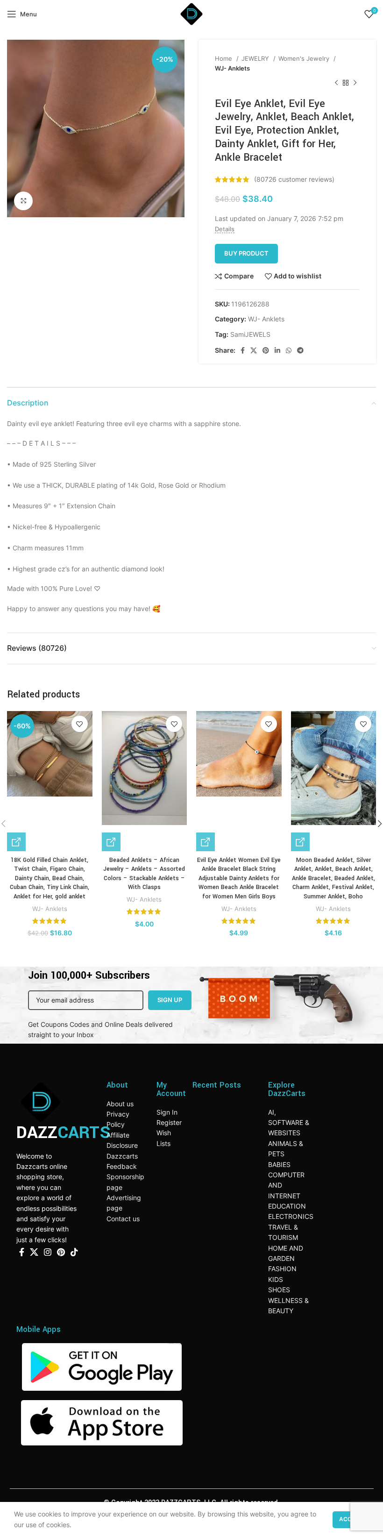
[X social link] (254, 350)
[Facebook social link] (243, 350)
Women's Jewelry (304, 58)
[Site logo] (191, 13)
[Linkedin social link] (277, 350)
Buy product (246, 253)
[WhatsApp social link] (288, 350)
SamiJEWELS (250, 334)
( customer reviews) (294, 179)
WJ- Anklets (232, 68)
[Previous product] (336, 83)
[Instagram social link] (47, 1252)
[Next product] (355, 83)
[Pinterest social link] (266, 350)
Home (224, 58)
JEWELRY (256, 58)
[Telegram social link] (300, 350)
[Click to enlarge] (23, 201)
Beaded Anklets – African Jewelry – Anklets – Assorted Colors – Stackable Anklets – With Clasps (144, 874)
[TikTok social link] (74, 1252)
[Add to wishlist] (79, 724)
